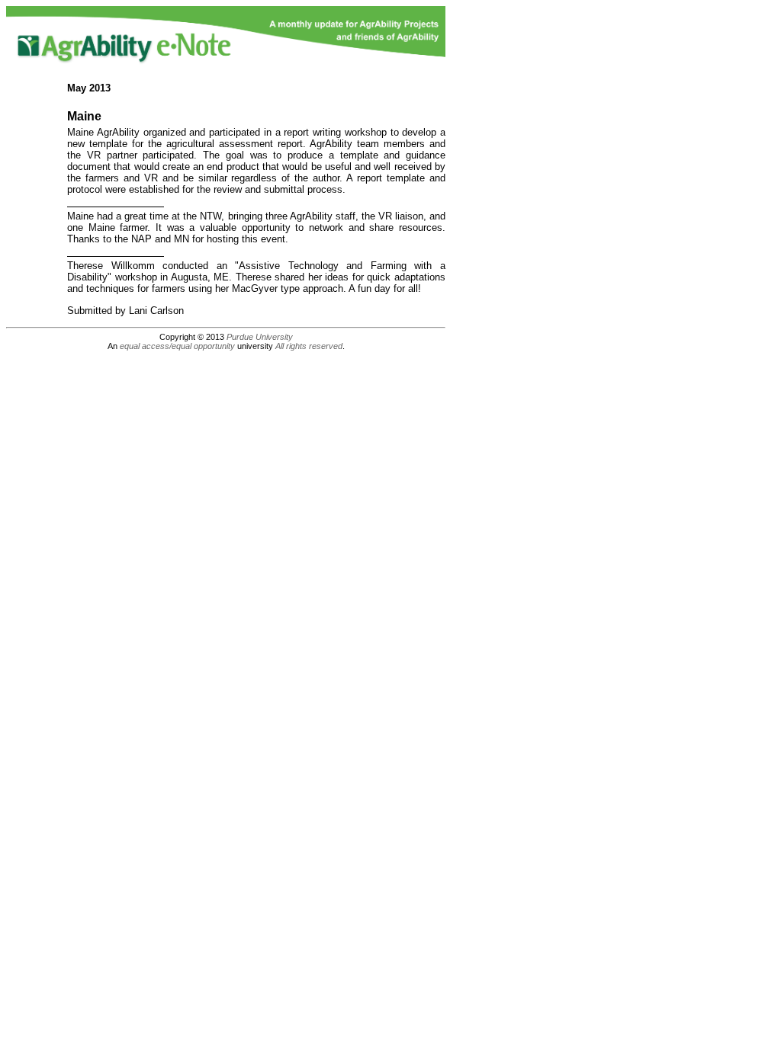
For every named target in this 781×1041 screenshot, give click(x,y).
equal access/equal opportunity (177, 346)
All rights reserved (308, 346)
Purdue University (260, 336)
